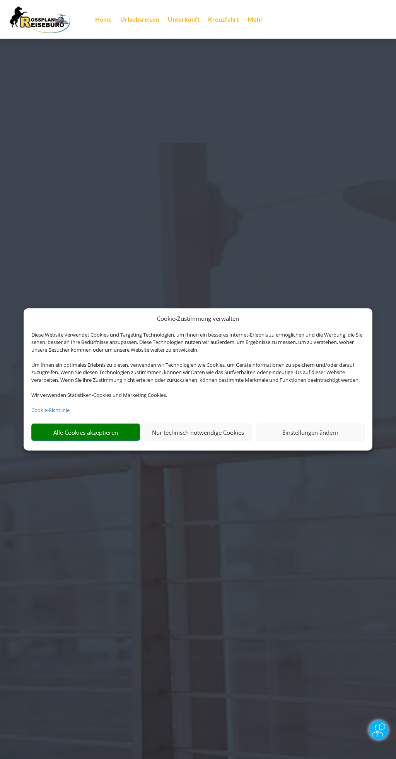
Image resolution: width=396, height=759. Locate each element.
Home (103, 20)
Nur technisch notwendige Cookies (198, 432)
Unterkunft (184, 20)
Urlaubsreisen (139, 20)
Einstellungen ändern (310, 432)
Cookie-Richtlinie (50, 410)
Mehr (255, 20)
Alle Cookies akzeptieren (85, 432)
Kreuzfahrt (223, 20)
